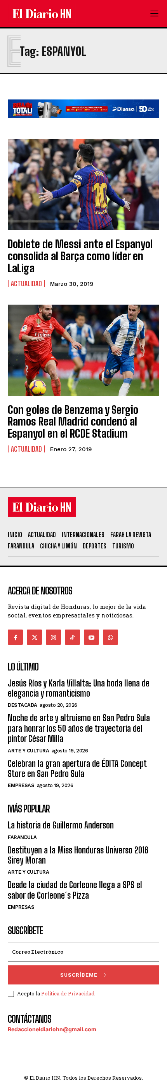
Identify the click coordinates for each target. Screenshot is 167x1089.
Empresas (21, 785)
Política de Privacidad (67, 993)
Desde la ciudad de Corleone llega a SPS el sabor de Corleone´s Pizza (75, 890)
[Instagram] (53, 637)
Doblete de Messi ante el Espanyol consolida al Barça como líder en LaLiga (80, 256)
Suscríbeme (78, 975)
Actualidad (26, 283)
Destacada (22, 705)
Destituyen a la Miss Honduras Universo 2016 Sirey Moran (78, 855)
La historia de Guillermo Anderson (61, 825)
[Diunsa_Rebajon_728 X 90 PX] (83, 124)
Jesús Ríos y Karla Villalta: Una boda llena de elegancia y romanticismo (79, 688)
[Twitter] (34, 637)
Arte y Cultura (28, 751)
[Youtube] (91, 637)
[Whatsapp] (110, 637)
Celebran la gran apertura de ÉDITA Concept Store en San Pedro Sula (77, 768)
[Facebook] (15, 637)
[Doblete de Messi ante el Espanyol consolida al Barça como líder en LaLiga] (83, 184)
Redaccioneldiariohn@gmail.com (52, 1029)
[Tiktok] (72, 637)
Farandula (22, 837)
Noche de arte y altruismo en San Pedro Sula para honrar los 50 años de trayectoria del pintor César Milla (79, 728)
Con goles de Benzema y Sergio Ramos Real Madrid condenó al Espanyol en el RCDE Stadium (73, 421)
